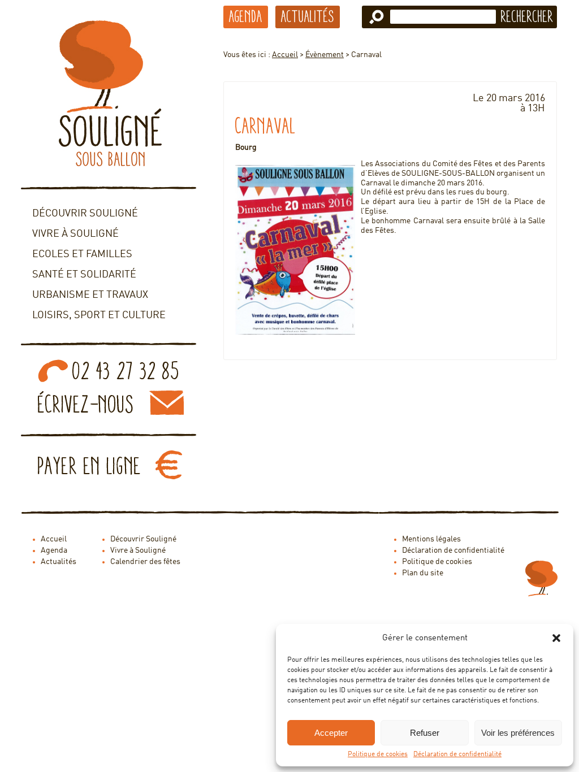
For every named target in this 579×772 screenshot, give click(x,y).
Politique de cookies (378, 754)
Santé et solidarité (84, 275)
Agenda (245, 16)
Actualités (307, 16)
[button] (556, 638)
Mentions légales (431, 539)
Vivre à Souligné (75, 234)
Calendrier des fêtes (145, 562)
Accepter (331, 733)
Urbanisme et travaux (90, 295)
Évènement (324, 55)
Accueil (285, 55)
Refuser (424, 733)
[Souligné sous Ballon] (108, 93)
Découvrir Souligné (85, 214)
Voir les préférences (518, 733)
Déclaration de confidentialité (457, 754)
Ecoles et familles (82, 254)
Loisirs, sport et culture (99, 315)
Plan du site (422, 573)
